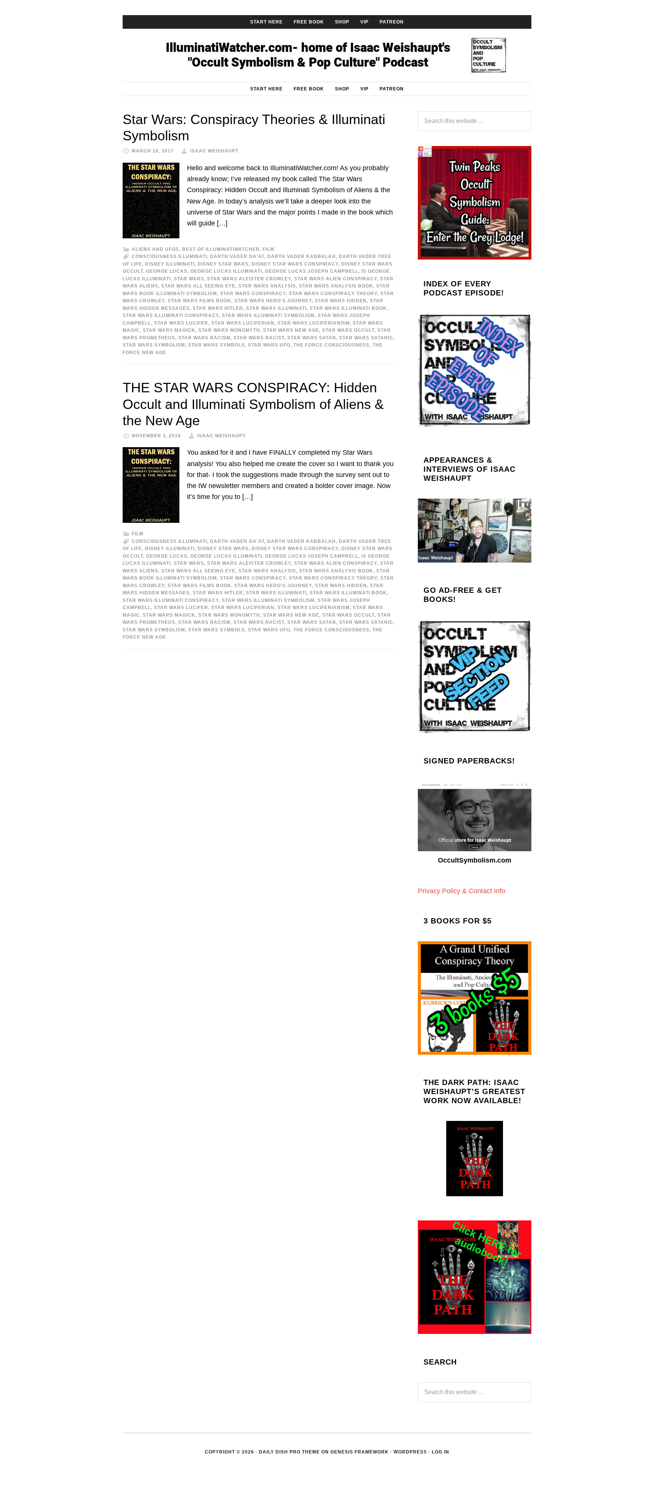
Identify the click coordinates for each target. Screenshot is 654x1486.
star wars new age (291, 330)
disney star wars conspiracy (295, 264)
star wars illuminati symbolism (268, 315)
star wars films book (199, 300)
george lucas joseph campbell (311, 271)
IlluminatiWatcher (327, 55)
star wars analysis (267, 286)
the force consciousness (331, 345)
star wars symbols (216, 345)
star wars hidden (341, 300)
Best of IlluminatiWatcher (221, 249)
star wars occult (348, 330)
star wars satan (311, 337)
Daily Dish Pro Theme (289, 1452)
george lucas (166, 271)
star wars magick (169, 330)
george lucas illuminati (226, 271)
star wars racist (259, 337)
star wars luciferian (242, 323)
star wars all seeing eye (198, 286)
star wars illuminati (276, 308)
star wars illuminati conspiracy (171, 315)
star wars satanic (366, 337)
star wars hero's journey (273, 300)
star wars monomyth (229, 330)
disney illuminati (170, 264)
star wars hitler (218, 308)
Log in (440, 1452)
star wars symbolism (154, 345)
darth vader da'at (237, 256)
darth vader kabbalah (301, 256)
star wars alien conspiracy (335, 278)
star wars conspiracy (253, 293)
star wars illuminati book (348, 308)
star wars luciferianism (313, 323)
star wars (189, 278)
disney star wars (223, 264)
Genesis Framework (359, 1452)
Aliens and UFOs (155, 249)
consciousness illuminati (169, 256)
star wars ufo (269, 345)
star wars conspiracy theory (333, 293)
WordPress (410, 1452)
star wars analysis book (336, 286)
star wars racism (204, 337)
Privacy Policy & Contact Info (461, 891)
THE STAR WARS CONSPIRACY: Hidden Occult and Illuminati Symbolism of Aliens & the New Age (253, 404)
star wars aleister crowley (249, 278)
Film (268, 249)
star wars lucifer (181, 323)
